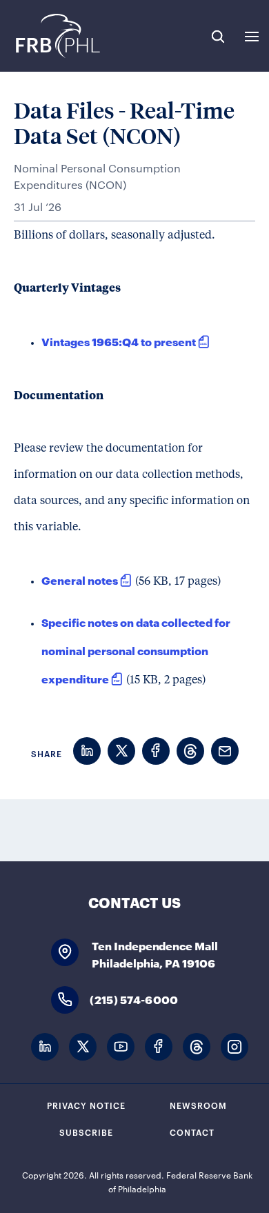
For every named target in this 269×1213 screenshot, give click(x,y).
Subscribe (86, 1131)
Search (218, 37)
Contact (192, 1131)
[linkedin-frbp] (45, 1047)
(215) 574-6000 (134, 999)
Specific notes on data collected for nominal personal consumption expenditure (135, 650)
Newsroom (198, 1105)
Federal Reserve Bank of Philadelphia (57, 36)
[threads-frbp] (196, 1047)
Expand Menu (252, 37)
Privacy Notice (86, 1105)
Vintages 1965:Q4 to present (118, 341)
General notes (79, 580)
